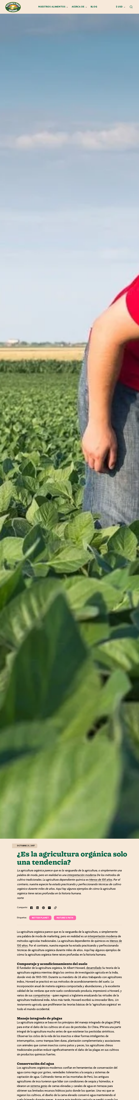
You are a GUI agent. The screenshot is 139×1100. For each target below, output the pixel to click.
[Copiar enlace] (55, 908)
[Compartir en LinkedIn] (37, 908)
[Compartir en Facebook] (31, 908)
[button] (131, 7)
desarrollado (94, 968)
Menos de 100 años (100, 879)
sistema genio (38, 1086)
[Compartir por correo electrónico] (49, 908)
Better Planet (40, 918)
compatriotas (41, 995)
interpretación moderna (81, 875)
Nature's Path (65, 918)
